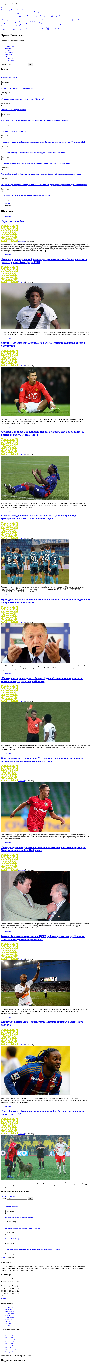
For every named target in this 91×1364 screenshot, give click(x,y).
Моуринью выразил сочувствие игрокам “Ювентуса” (21, 12)
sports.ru (4, 1258)
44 (11, 1196)
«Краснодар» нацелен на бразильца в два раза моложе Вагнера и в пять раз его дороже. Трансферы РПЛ (40, 20)
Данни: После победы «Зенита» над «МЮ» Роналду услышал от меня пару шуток (32, 22)
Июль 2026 (9, 1336)
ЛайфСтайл (9, 46)
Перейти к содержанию (10, 2)
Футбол (8, 48)
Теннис (8, 56)
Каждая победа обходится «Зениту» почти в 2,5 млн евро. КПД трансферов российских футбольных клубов (42, 28)
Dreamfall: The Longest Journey (12, 14)
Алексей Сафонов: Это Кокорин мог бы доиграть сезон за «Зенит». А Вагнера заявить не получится (39, 26)
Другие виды (10, 60)
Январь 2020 (10, 1352)
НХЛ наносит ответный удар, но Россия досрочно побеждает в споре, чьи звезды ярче (33, 24)
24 (2, 1293)
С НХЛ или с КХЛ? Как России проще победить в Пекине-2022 (25, 30)
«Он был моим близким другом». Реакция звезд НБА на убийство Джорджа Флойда (33, 16)
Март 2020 (9, 1348)
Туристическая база (8, 8)
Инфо (7, 1315)
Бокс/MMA (9, 54)
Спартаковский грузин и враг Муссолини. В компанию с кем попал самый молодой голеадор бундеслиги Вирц (42, 759)
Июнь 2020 (9, 1342)
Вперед (15, 1196)
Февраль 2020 (10, 1350)
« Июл (3, 1298)
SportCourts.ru (12, 35)
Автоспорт (9, 58)
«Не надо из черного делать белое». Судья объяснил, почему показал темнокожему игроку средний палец (42, 680)
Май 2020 (9, 1344)
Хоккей (8, 50)
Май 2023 (9, 1338)
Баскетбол (9, 52)
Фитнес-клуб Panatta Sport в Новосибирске (17, 10)
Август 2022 (10, 1340)
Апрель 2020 (10, 1346)
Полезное (9, 1319)
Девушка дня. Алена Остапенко (13, 18)
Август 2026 (10, 1334)
